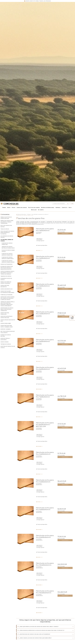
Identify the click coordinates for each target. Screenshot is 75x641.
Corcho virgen (4, 341)
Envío (8, 207)
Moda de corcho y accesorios (5, 339)
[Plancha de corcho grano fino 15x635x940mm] (25, 515)
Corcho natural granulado (5, 313)
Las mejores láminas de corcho (7, 240)
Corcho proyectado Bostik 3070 (8, 320)
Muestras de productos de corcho (8, 347)
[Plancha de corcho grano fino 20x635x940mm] (25, 543)
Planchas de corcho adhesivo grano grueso (8, 261)
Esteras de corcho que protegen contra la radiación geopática (7, 268)
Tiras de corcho (5, 229)
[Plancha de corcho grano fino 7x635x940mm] (25, 402)
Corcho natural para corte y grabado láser (7, 326)
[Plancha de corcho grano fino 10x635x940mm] (25, 460)
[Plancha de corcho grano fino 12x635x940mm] (25, 487)
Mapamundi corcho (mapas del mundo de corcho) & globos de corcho (7, 298)
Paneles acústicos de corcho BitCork (6, 218)
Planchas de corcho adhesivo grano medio (8, 258)
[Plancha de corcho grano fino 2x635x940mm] (25, 264)
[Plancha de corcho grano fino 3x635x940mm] (25, 291)
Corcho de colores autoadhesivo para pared (7, 292)
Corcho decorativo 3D (6, 289)
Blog (70, 207)
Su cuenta (41, 209)
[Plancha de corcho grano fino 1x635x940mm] (25, 236)
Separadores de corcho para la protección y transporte (7, 309)
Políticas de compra (34, 207)
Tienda (4, 207)
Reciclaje (34, 209)
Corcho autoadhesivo (6, 264)
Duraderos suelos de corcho (6, 279)
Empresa (58, 207)
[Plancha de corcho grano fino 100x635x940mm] (25, 570)
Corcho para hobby (6, 323)
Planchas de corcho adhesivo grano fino (7, 254)
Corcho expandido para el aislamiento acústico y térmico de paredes (7, 273)
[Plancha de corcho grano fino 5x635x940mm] (25, 347)
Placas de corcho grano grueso (8, 251)
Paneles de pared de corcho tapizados (6, 282)
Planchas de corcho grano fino (7, 244)
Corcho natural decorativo (5, 286)
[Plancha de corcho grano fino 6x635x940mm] (25, 375)
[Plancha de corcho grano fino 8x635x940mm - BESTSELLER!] (25, 430)
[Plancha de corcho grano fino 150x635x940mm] (25, 598)
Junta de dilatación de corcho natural (6, 317)
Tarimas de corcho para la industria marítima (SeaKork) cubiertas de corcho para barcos (7, 303)
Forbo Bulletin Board (6, 294)
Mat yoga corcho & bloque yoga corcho (8, 332)
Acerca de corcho (22, 207)
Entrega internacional (47, 207)
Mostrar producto (65, 233)
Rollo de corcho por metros (6, 226)
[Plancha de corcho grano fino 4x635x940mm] (25, 319)
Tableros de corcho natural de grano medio (8, 247)
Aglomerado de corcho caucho (7, 237)
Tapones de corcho (6, 344)
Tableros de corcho (6, 276)
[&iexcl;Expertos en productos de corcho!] (19, 204)
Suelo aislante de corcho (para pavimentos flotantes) (7, 232)
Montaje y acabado (6, 329)
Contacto (64, 207)
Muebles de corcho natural (6, 335)
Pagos (13, 207)
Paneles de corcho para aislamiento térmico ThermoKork (7, 222)
